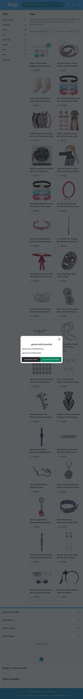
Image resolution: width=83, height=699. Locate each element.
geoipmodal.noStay (31, 359)
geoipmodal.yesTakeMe (50, 359)
